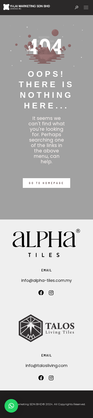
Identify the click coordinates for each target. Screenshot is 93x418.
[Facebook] (41, 294)
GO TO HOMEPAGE (46, 183)
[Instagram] (51, 294)
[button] (11, 406)
